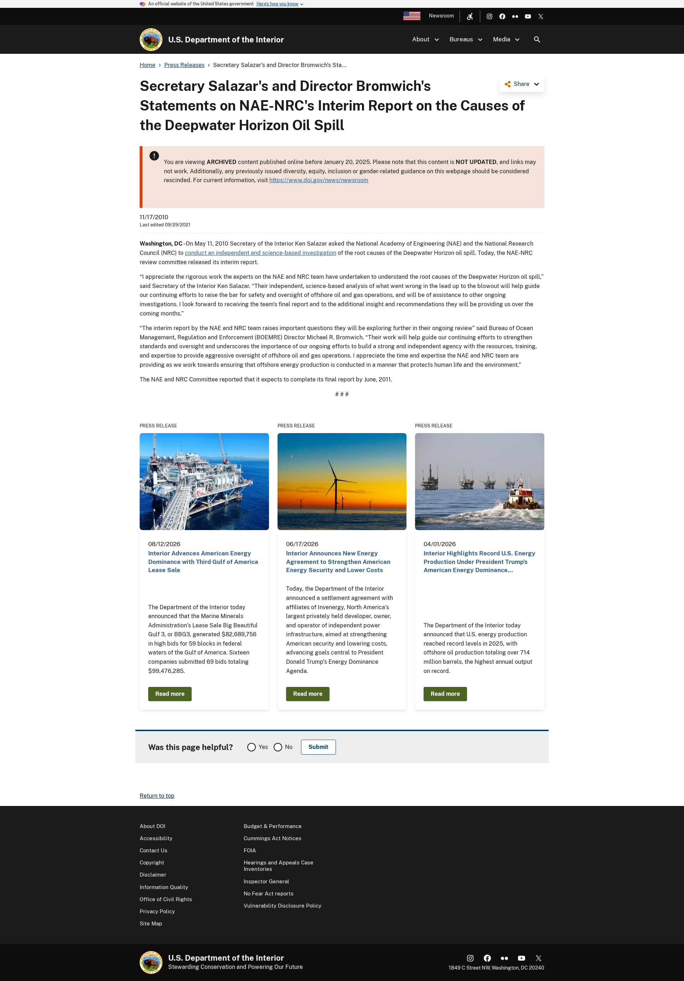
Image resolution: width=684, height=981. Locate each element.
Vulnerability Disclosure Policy (282, 906)
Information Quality (164, 887)
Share (521, 84)
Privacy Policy (157, 911)
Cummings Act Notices (272, 838)
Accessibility (156, 838)
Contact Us (153, 850)
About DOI (152, 826)
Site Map (151, 923)
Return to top (157, 795)
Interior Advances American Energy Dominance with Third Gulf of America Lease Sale (203, 562)
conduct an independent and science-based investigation (260, 253)
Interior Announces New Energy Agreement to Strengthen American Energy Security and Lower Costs (338, 562)
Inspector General (266, 881)
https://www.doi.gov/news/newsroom (318, 180)
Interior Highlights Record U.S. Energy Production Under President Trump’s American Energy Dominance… (479, 562)
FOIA (250, 850)
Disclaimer (153, 875)
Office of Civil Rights (166, 899)
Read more (170, 693)
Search (537, 39)
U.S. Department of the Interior (226, 39)
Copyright (152, 862)
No (288, 747)
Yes (263, 747)
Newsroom (441, 15)
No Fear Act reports (269, 893)
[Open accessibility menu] (470, 16)
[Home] (151, 39)
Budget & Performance (273, 826)
